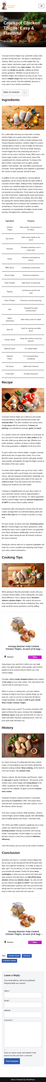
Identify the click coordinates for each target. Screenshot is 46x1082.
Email (7, 1001)
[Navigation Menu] (41, 6)
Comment (8, 1020)
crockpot (27, 956)
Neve (13, 1080)
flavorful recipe (9, 960)
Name (7, 991)
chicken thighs (13, 956)
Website (7, 1010)
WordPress (30, 1080)
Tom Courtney (12, 41)
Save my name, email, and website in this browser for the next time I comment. (20, 1054)
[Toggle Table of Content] (23, 93)
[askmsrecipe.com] (9, 6)
